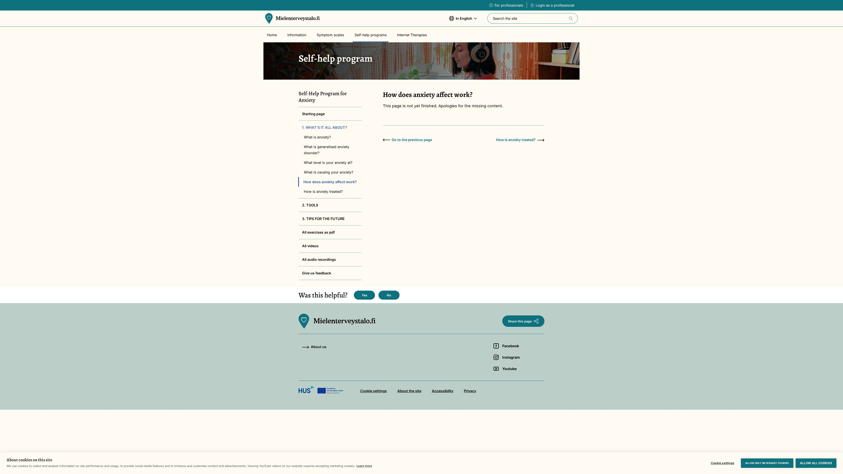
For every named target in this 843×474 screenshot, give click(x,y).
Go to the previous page (412, 140)
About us (318, 347)
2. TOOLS (310, 205)
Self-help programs (371, 35)
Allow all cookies (816, 463)
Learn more (364, 466)
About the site (409, 391)
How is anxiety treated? (323, 191)
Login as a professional (555, 5)
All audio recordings (319, 259)
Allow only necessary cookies (767, 463)
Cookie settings (722, 463)
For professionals (509, 5)
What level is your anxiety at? (328, 162)
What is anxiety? (317, 137)
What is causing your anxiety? (328, 172)
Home (272, 35)
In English (460, 20)
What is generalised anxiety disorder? (326, 150)
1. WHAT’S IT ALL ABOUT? (324, 127)
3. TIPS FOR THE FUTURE (323, 218)
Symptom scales (330, 35)
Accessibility (442, 391)
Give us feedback (316, 273)
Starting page (313, 114)
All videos (310, 246)
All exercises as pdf (318, 232)
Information (296, 35)
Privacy (470, 391)
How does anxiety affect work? (330, 182)
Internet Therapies (412, 35)
